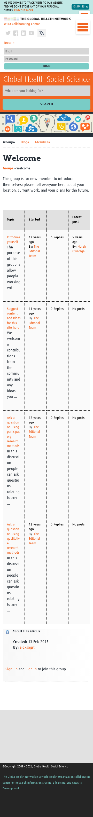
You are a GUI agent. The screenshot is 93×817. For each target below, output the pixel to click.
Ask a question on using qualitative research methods (13, 538)
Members (42, 142)
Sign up (11, 669)
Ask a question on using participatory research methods (13, 432)
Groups (9, 142)
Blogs (25, 142)
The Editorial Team (34, 251)
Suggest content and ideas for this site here (13, 318)
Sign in (31, 669)
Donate (9, 43)
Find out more (23, 10)
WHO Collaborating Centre (22, 24)
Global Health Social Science (46, 79)
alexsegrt (27, 647)
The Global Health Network (38, 19)
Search (46, 104)
